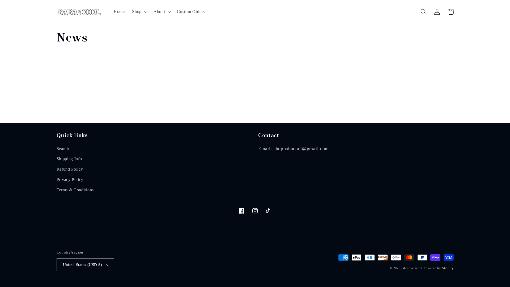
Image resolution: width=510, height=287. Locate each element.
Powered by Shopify (439, 268)
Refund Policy (70, 169)
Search (63, 148)
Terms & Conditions (75, 190)
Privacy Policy (70, 179)
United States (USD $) (82, 265)
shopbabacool (413, 268)
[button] (139, 11)
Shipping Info (69, 159)
